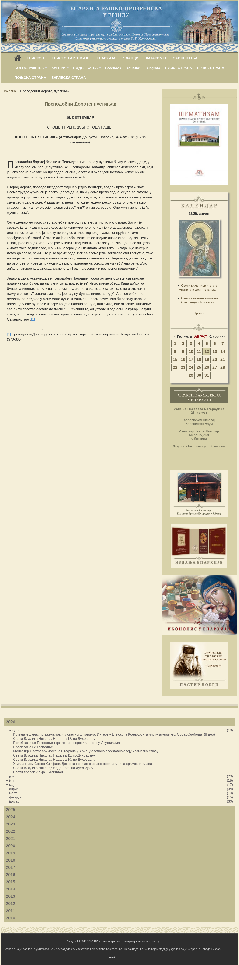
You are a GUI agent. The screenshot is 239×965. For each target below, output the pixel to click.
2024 (10, 817)
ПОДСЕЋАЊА (85, 68)
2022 (10, 831)
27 (214, 367)
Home (18, 59)
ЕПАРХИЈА (106, 58)
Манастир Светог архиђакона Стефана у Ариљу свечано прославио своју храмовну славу (85, 751)
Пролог (199, 313)
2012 (10, 903)
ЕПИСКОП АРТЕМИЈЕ (70, 58)
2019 (10, 853)
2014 (10, 889)
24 (191, 367)
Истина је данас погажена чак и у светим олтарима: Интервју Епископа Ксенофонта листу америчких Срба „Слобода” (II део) (114, 734)
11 (199, 351)
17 (191, 359)
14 (222, 351)
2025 (10, 809)
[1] (33, 319)
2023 (10, 824)
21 (222, 359)
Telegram (152, 68)
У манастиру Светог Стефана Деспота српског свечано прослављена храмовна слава (82, 764)
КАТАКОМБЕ (157, 58)
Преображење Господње (33, 747)
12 (206, 351)
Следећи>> (217, 336)
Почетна (9, 91)
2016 (10, 874)
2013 (10, 896)
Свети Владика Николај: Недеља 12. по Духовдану (54, 738)
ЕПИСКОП (35, 58)
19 (206, 359)
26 (206, 367)
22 (175, 367)
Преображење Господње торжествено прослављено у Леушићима (66, 743)
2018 (10, 860)
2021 (10, 838)
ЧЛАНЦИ (130, 58)
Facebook (113, 68)
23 (183, 367)
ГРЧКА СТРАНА (210, 68)
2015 (10, 882)
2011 (10, 910)
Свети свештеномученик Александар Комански (199, 300)
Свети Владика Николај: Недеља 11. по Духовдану (54, 755)
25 (199, 367)
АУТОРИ (58, 68)
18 (199, 359)
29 (191, 375)
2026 (10, 721)
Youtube (133, 68)
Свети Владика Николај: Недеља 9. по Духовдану (53, 768)
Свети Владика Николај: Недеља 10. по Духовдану (54, 759)
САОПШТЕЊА (185, 58)
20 (214, 359)
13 (214, 351)
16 (183, 359)
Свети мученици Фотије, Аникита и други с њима (198, 287)
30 (199, 375)
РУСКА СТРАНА (178, 68)
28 (222, 367)
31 (206, 375)
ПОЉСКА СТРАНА (30, 78)
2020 (10, 845)
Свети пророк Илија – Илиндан (38, 772)
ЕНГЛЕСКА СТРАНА (68, 78)
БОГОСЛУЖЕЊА (29, 68)
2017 (10, 867)
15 (175, 359)
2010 (10, 918)
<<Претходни (183, 336)
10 (191, 351)
